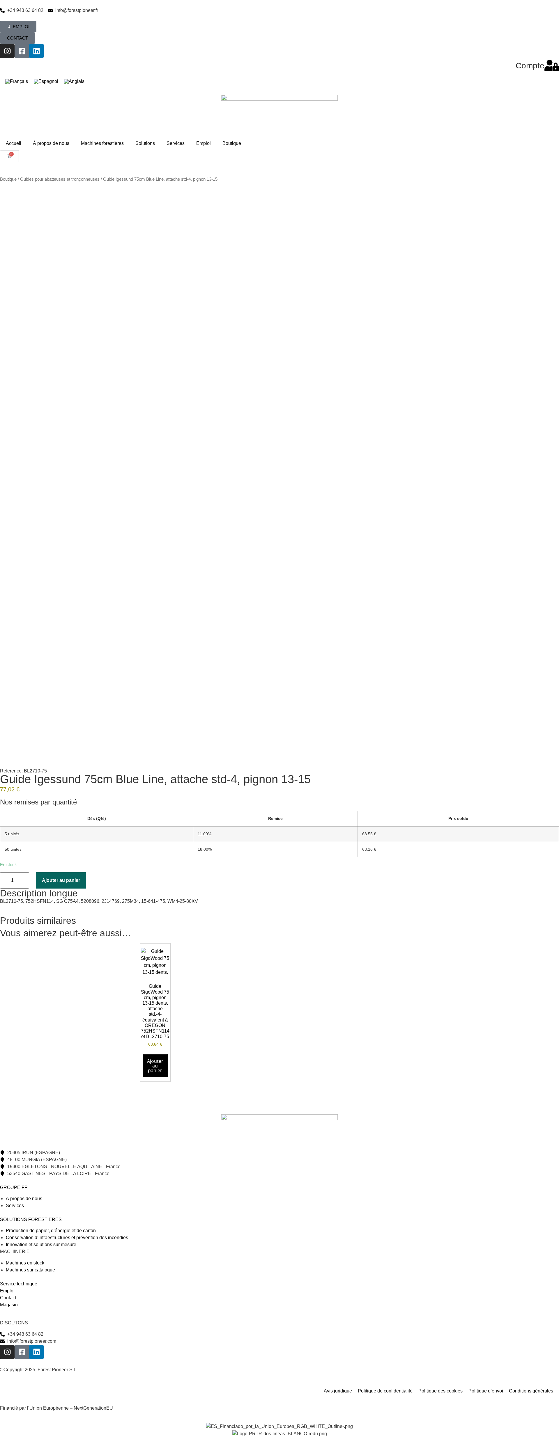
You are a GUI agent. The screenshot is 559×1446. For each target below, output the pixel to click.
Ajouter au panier (61, 880)
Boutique (231, 143)
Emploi (203, 143)
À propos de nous (51, 143)
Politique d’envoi (485, 1390)
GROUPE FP (14, 1187)
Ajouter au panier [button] (155, 1066)
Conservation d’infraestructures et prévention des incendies (67, 1237)
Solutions (145, 143)
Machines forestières (102, 143)
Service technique (18, 1283)
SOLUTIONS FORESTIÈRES (31, 1219)
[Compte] (551, 65)
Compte (530, 65)
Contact (8, 1297)
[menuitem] (16, 82)
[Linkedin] (36, 51)
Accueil (13, 143)
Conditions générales (531, 1390)
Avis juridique (338, 1390)
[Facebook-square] (22, 51)
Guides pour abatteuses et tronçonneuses (60, 179)
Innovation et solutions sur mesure (41, 1244)
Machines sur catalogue (30, 1269)
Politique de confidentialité (385, 1390)
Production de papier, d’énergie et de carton (51, 1230)
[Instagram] (7, 51)
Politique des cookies (440, 1390)
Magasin (9, 1304)
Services (176, 143)
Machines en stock (25, 1262)
